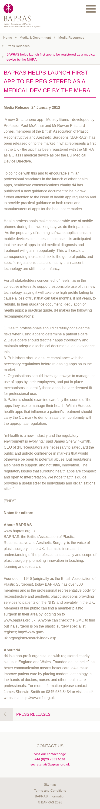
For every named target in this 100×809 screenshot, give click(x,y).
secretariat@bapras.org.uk (50, 764)
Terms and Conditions (50, 790)
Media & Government (35, 37)
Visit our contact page (50, 754)
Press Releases (18, 46)
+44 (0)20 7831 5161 (50, 759)
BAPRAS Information (50, 796)
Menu (91, 8)
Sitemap (50, 784)
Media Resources (71, 37)
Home (7, 37)
